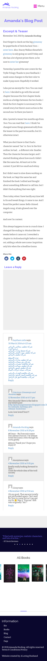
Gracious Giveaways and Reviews (21, 393)
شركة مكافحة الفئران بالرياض (20, 373)
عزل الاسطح (13, 358)
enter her (14, 62)
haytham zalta (19, 340)
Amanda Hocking (11, 7)
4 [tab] (22, 544)
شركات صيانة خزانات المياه (19, 370)
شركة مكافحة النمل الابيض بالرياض (22, 375)
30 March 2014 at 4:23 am (19, 343)
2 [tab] (17, 544)
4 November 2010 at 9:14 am (21, 491)
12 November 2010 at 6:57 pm (21, 397)
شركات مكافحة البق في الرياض (21, 377)
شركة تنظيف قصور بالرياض (19, 368)
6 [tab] (27, 544)
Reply (11, 380)
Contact (7, 637)
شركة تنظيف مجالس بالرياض (20, 347)
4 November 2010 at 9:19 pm (21, 463)
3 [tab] (20, 544)
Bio (5, 625)
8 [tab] (32, 544)
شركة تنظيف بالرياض (17, 355)
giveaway (37, 42)
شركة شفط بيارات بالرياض (19, 351)
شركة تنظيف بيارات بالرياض (19, 360)
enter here (8, 50)
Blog (6, 633)
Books (6, 629)
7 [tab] (30, 544)
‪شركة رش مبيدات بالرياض (19, 362)
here (7, 92)
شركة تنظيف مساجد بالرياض (20, 366)
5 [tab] (25, 544)
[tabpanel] (23, 538)
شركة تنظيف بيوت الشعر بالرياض (22, 353)
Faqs (6, 641)
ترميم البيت (13, 349)
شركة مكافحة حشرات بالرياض (20, 364)
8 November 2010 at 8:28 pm (21, 430)
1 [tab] (15, 544)
